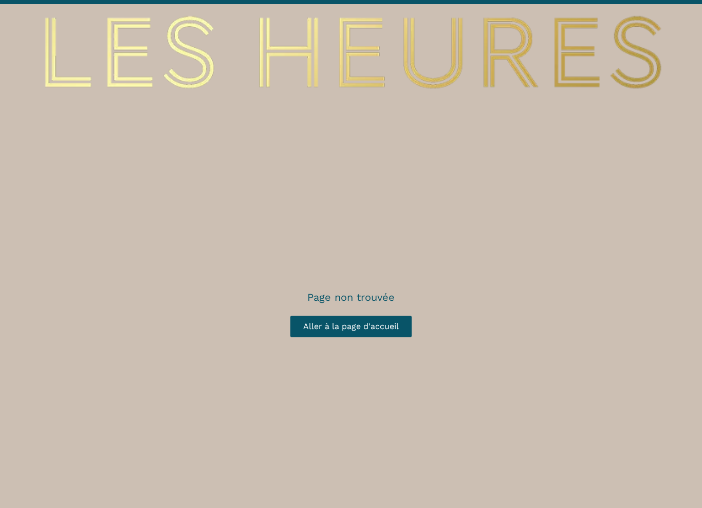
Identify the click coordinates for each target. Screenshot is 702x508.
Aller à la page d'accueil (351, 326)
